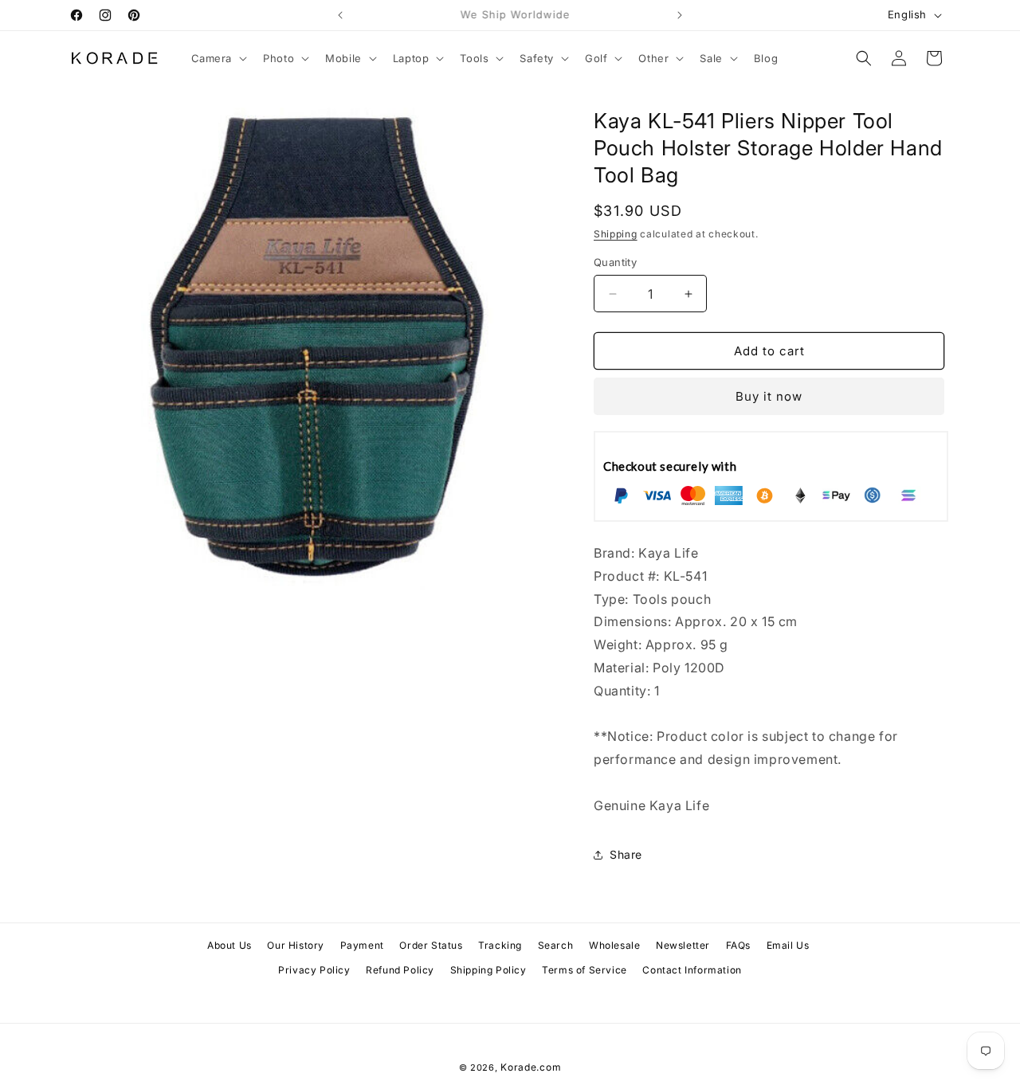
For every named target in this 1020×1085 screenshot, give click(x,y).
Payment (362, 945)
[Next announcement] (679, 15)
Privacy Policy (314, 970)
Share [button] (626, 854)
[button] (218, 58)
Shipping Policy (488, 970)
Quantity (615, 262)
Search (556, 945)
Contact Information (691, 970)
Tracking (500, 945)
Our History (295, 945)
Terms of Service (584, 970)
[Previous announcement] (340, 15)
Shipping (616, 234)
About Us (229, 945)
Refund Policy (400, 970)
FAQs (738, 945)
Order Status (430, 945)
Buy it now (769, 396)
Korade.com (530, 1067)
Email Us (788, 945)
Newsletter (683, 945)
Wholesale (614, 945)
